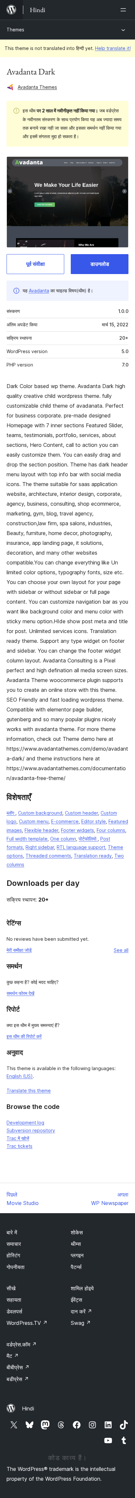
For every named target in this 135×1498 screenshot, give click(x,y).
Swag (81, 1323)
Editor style (93, 821)
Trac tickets (19, 1146)
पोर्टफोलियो (88, 838)
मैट (13, 1356)
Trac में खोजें (18, 1138)
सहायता (14, 1299)
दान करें (81, 1311)
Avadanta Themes (37, 87)
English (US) (20, 1076)
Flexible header (41, 830)
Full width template (27, 838)
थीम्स (76, 1244)
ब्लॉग (11, 813)
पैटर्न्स (76, 1267)
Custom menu (33, 821)
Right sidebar (40, 847)
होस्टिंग (13, 1255)
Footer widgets (77, 830)
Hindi (28, 1408)
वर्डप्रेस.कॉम (22, 1344)
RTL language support (81, 847)
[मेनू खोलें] (124, 10)
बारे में (12, 1232)
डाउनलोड (99, 264)
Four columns (111, 830)
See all (121, 950)
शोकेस (77, 1232)
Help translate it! (113, 48)
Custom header (81, 813)
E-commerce (65, 821)
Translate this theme (29, 1090)
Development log (25, 1122)
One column (63, 838)
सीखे (11, 1288)
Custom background (40, 813)
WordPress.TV (27, 1323)
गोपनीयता (16, 1267)
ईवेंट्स (76, 1299)
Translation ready (93, 855)
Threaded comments (48, 855)
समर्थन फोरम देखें (20, 993)
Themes (15, 29)
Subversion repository (31, 1130)
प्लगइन (77, 1255)
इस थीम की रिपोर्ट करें (24, 1036)
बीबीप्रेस (18, 1367)
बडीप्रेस (18, 1379)
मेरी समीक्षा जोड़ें (19, 950)
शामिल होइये (82, 1288)
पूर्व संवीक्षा (35, 264)
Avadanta (39, 290)
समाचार (14, 1244)
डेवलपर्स (14, 1311)
